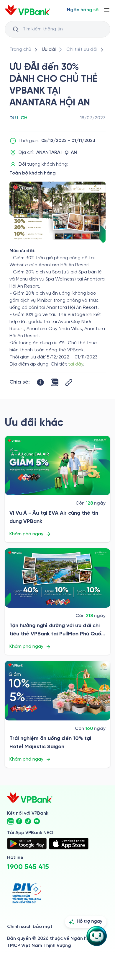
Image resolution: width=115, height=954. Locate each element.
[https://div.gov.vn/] (27, 893)
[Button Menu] (106, 10)
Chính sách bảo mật (29, 926)
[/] (27, 10)
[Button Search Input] (15, 29)
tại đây (75, 364)
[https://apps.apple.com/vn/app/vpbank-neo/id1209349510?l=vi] (68, 843)
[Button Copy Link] (68, 382)
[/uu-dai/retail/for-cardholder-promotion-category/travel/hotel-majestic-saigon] (57, 690)
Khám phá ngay (26, 533)
